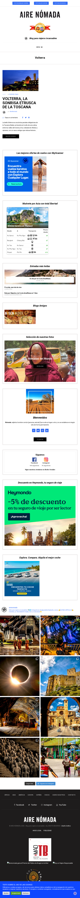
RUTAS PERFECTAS (17, 244)
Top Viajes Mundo (60, 3)
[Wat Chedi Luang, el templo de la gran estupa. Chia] (19, 635)
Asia (14, 795)
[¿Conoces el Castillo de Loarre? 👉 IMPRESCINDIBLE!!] (60, 676)
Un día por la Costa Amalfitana (40, 228)
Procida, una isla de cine (12, 237)
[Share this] (22, 117)
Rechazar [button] (26, 893)
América (22, 795)
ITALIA (16, 94)
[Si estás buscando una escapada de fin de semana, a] (60, 717)
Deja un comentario (11, 117)
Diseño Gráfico (66, 826)
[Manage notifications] (75, 893)
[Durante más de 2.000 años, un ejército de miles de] (19, 757)
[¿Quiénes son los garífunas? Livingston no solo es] (60, 757)
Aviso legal (37, 830)
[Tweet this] (25, 117)
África (7, 795)
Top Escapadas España (21, 3)
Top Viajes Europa (41, 3)
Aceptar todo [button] (16, 893)
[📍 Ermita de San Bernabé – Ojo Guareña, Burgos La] (19, 717)
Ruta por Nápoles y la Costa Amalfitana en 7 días (21, 242)
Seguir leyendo (11, 136)
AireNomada (13, 111)
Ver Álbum (40, 315)
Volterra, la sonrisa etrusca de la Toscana (19, 103)
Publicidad (48, 830)
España (38, 795)
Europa (11, 94)
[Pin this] (28, 117)
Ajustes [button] (6, 893)
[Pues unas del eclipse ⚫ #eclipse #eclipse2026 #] (19, 676)
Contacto (72, 795)
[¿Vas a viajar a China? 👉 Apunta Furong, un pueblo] (60, 635)
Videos (46, 795)
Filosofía (40, 388)
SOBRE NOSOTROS (58, 795)
